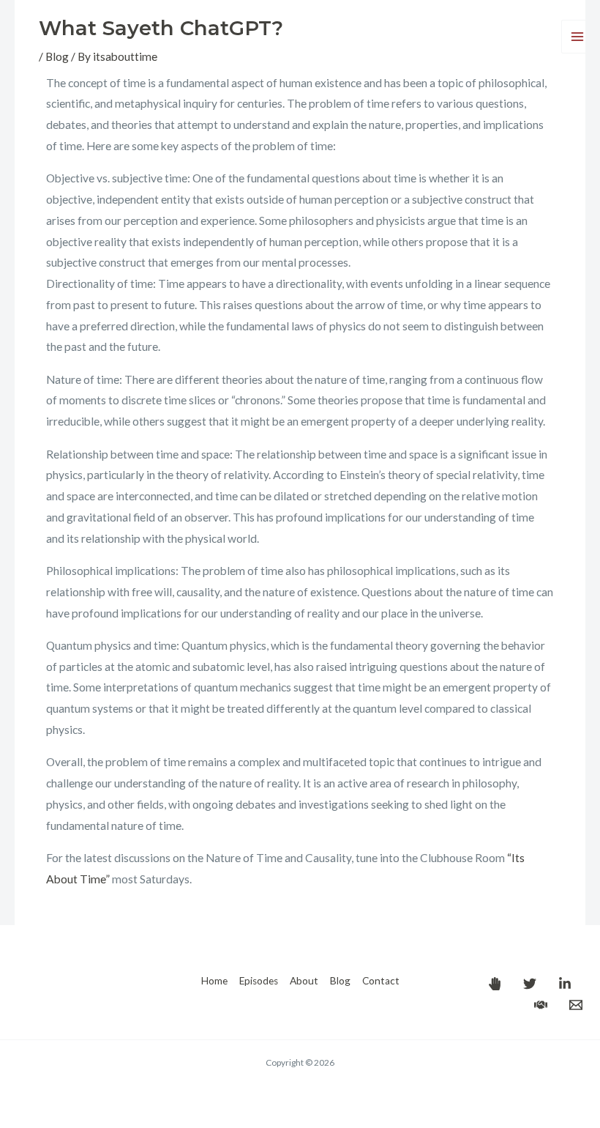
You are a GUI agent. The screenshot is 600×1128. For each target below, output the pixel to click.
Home (214, 981)
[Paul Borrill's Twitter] (529, 983)
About (304, 981)
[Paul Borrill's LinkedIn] (564, 983)
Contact (381, 981)
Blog (340, 981)
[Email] (575, 1005)
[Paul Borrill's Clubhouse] (540, 1005)
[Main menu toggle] (577, 36)
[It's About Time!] (494, 983)
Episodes (258, 981)
